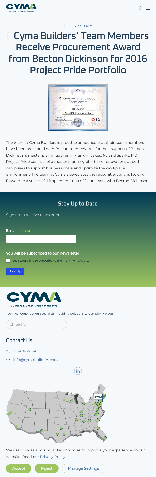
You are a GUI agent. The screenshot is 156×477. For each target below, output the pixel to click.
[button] (141, 8)
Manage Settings (83, 468)
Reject (46, 468)
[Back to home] (21, 8)
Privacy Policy (52, 456)
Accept (18, 468)
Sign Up (15, 271)
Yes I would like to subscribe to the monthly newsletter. (52, 260)
